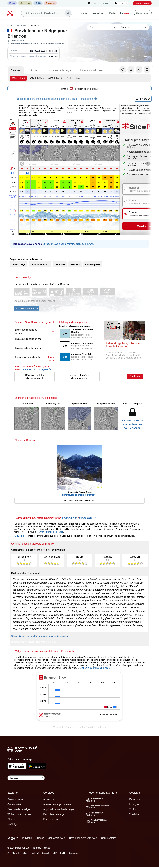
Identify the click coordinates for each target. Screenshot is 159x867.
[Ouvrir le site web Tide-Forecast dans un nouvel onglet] (38, 3)
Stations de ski (15, 799)
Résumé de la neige (18, 809)
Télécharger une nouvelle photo (81, 500)
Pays (9, 25)
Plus (13, 155)
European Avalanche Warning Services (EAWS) (69, 244)
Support (40, 838)
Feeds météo (50, 819)
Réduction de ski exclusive (86, 88)
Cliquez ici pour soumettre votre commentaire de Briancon (39, 635)
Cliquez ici (19, 535)
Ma (124, 12)
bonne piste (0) (44, 369)
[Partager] (139, 69)
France (21, 25)
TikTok (133, 809)
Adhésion (48, 799)
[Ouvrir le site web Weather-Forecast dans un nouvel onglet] (50, 3)
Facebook (134, 799)
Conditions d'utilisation (17, 853)
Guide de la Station (40, 264)
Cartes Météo (14, 804)
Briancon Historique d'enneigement (79, 376)
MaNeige (12, 824)
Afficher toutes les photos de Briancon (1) (79, 494)
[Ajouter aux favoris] (122, 69)
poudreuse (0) (28, 369)
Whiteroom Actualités (19, 814)
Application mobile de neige (58, 809)
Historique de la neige (59, 70)
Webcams (75, 264)
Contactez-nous (56, 838)
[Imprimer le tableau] (147, 69)
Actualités (98, 12)
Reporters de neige (53, 814)
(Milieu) (37, 78)
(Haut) (18, 78)
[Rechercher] (68, 13)
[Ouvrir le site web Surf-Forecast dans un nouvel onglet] (12, 3)
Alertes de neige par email (57, 804)
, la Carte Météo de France (50, 531)
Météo (84, 12)
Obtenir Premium (142, 3)
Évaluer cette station (22, 641)
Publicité (27, 838)
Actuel (33, 70)
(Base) (55, 78)
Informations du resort (92, 70)
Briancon (35, 25)
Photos (112, 12)
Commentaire (108, 838)
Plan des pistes (92, 264)
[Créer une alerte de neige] (130, 69)
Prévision (16, 70)
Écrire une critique (46, 641)
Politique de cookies (69, 853)
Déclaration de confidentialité (44, 853)
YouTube (134, 814)
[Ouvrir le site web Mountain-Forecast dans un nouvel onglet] (25, 3)
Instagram (134, 804)
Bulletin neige (18, 264)
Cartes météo (73, 78)
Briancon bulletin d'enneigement (34, 376)
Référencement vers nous (83, 838)
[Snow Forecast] (10, 13)
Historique (60, 264)
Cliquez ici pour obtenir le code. (95, 667)
